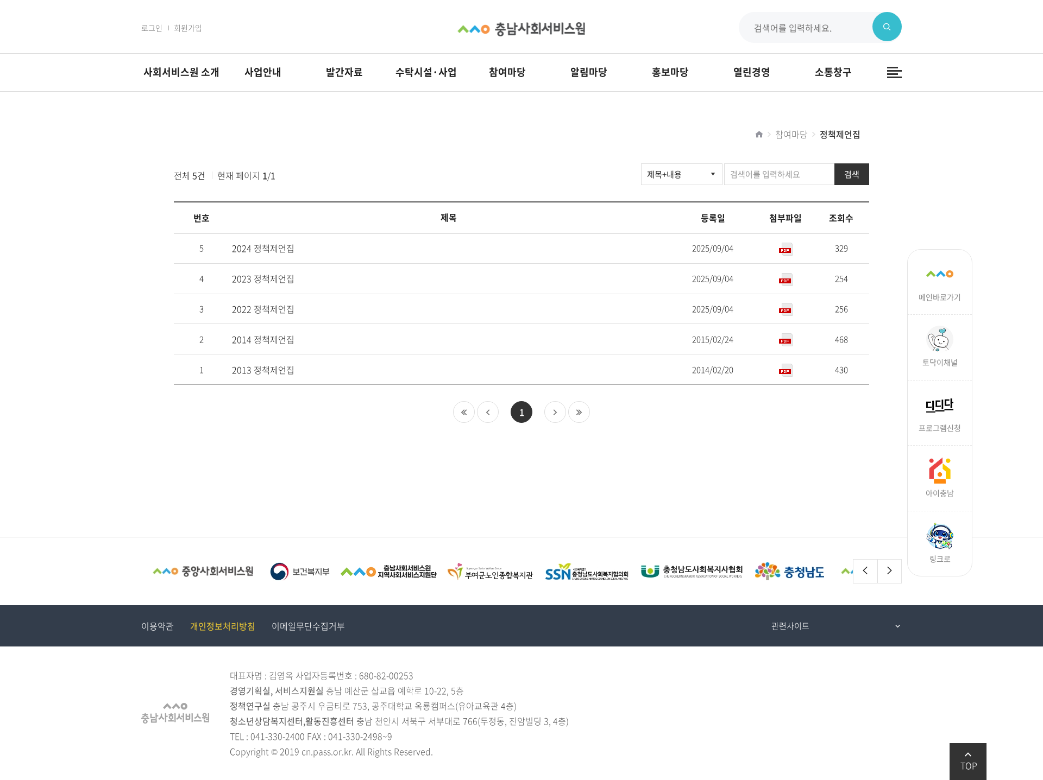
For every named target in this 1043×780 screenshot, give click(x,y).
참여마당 (791, 134)
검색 (851, 174)
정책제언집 (840, 134)
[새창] (203, 571)
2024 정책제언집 (263, 248)
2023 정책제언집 (263, 279)
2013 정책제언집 (263, 370)
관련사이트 (790, 626)
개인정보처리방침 (222, 625)
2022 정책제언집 (263, 309)
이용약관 (157, 625)
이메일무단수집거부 (308, 625)
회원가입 (188, 27)
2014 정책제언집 (263, 339)
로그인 (151, 27)
